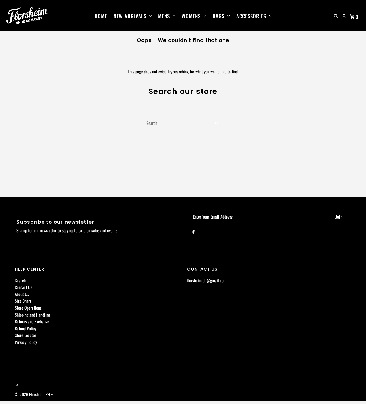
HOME (101, 16)
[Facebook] (193, 232)
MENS (164, 16)
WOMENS (191, 16)
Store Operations (28, 308)
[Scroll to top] (355, 390)
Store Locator (25, 335)
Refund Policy (25, 328)
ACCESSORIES (251, 16)
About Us (22, 294)
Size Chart (23, 301)
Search (20, 280)
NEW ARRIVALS (130, 16)
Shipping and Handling (32, 315)
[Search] (336, 16)
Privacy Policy (26, 342)
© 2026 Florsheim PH (33, 394)
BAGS (218, 16)
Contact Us (23, 287)
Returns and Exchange (32, 322)
